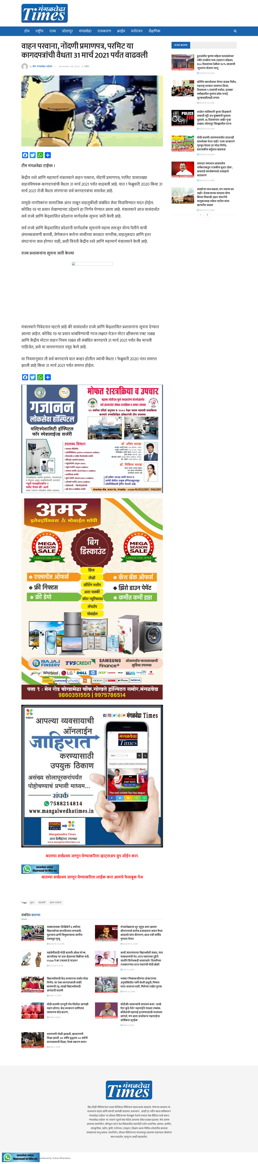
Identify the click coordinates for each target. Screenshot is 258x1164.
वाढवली (42, 902)
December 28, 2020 (69, 66)
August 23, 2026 (206, 180)
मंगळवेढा (85, 31)
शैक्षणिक (154, 31)
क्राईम (121, 31)
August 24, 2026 (206, 73)
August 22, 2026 (56, 944)
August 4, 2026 (56, 965)
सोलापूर (67, 31)
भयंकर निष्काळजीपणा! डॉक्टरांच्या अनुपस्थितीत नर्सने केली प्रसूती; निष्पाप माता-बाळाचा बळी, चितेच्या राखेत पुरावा (141, 982)
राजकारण (104, 31)
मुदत (32, 902)
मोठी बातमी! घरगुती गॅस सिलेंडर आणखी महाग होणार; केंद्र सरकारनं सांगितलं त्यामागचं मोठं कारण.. (67, 1008)
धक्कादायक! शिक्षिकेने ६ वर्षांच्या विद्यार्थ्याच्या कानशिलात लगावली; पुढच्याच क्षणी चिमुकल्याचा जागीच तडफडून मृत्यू (64, 933)
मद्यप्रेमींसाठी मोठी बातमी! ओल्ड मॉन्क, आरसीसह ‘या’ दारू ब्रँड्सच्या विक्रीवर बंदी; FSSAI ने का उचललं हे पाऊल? (68, 956)
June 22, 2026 (128, 991)
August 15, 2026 (129, 944)
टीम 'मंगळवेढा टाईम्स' (42, 66)
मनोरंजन (137, 31)
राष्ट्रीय (39, 31)
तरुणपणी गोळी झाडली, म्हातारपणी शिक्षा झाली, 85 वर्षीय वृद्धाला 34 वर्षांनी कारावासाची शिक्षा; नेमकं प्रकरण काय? (67, 1038)
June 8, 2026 (128, 1025)
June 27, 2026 (55, 995)
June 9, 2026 (54, 1017)
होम (26, 31)
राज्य (52, 31)
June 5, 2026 (54, 1047)
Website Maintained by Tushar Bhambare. (50, 1158)
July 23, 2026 (128, 969)
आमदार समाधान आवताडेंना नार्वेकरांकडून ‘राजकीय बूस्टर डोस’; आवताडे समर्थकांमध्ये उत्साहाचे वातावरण (215, 169)
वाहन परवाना (55, 902)
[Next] (207, 215)
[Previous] (201, 215)
